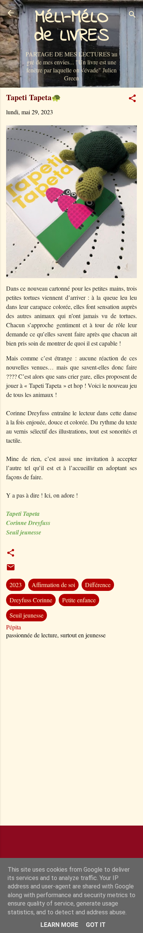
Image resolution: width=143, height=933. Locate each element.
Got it (96, 924)
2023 (16, 585)
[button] (132, 99)
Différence (98, 585)
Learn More (59, 924)
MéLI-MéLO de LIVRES (71, 26)
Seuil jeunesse (26, 615)
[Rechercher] (132, 15)
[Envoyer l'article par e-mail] (10, 569)
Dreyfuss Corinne (31, 600)
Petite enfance (79, 600)
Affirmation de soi (53, 585)
